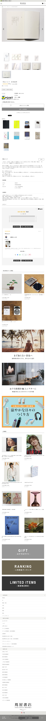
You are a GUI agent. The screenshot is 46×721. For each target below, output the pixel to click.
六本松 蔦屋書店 (5, 697)
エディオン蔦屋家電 (6, 700)
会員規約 (4, 633)
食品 (3, 613)
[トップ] (2, 6)
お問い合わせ (4, 625)
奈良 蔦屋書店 (5, 690)
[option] (23, 25)
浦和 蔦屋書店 (5, 672)
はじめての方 (4, 620)
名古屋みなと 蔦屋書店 (6, 679)
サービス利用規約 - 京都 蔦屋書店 (8, 631)
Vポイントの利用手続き (6, 99)
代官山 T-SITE (5, 651)
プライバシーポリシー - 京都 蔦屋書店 (9, 643)
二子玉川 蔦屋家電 (5, 661)
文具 (3, 605)
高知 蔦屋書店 (5, 692)
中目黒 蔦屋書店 (5, 654)
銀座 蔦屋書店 (5, 656)
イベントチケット (5, 615)
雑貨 (3, 608)
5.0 (27, 211)
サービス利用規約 (5, 628)
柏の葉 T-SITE (5, 669)
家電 (3, 610)
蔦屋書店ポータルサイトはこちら (23, 710)
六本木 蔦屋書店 (5, 659)
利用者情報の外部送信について (8, 646)
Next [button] (43, 29)
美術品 (3, 597)
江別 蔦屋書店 (5, 677)
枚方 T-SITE (4, 687)
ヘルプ (3, 623)
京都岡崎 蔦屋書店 (5, 682)
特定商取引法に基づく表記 (7, 636)
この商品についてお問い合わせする (23, 112)
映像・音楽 (4, 602)
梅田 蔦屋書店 (5, 684)
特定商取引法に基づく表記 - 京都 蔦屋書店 (10, 638)
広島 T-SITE (4, 695)
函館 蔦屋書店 (5, 674)
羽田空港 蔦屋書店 (5, 664)
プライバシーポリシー (6, 641)
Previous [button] (3, 29)
